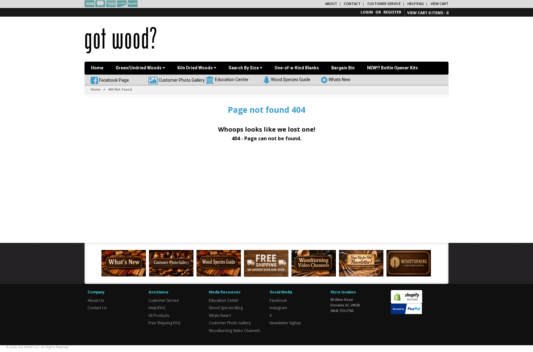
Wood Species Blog (226, 307)
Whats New (339, 79)
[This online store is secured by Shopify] (406, 293)
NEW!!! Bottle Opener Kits (392, 67)
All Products (158, 315)
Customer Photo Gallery (182, 79)
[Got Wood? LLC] (121, 40)
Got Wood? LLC (28, 347)
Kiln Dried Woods (195, 67)
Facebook (278, 300)
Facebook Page (113, 79)
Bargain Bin (343, 67)
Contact (352, 3)
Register (392, 12)
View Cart (439, 3)
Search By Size (244, 67)
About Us (96, 300)
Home (97, 67)
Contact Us (97, 307)
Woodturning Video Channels (234, 330)
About (331, 3)
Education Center (232, 79)
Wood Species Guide (290, 79)
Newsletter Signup (285, 322)
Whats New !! (220, 315)
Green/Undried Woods (139, 67)
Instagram (278, 307)
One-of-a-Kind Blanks (297, 67)
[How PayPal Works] (406, 308)
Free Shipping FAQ (164, 322)
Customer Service (384, 3)
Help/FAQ (415, 3)
